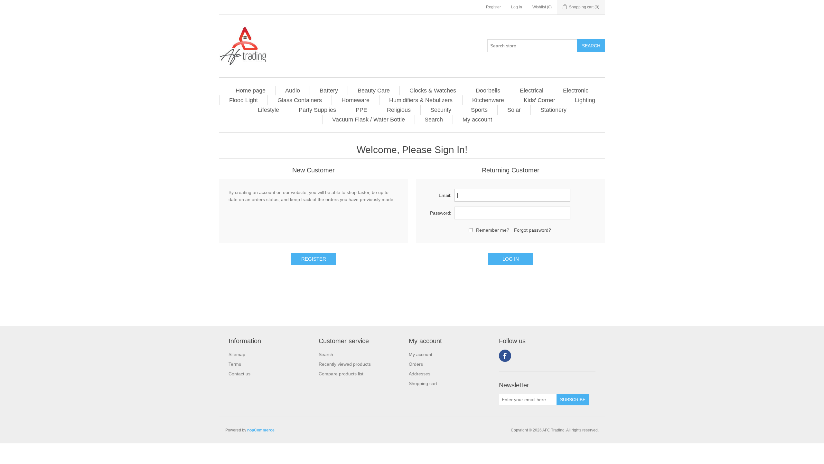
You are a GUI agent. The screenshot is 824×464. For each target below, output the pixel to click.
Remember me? (492, 230)
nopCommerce (261, 430)
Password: (440, 213)
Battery (329, 90)
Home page (251, 90)
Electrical (531, 90)
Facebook (505, 356)
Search (434, 119)
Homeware (356, 100)
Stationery (553, 110)
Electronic (575, 90)
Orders (416, 364)
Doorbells (488, 90)
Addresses (419, 373)
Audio (292, 90)
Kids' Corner (539, 100)
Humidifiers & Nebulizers (421, 100)
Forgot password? (532, 230)
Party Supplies (317, 110)
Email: (445, 195)
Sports (479, 110)
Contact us (239, 373)
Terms (235, 364)
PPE (361, 110)
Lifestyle (268, 110)
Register (493, 7)
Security (440, 110)
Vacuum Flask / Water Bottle (368, 119)
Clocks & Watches (432, 90)
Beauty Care (374, 90)
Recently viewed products (345, 364)
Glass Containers (299, 100)
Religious (399, 110)
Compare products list (341, 373)
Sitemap (237, 354)
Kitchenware (488, 100)
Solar (514, 110)
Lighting (585, 100)
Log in (516, 7)
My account (477, 119)
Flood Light (243, 100)
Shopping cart (423, 383)
